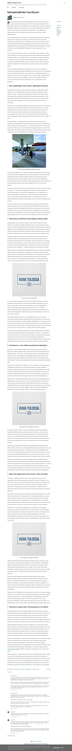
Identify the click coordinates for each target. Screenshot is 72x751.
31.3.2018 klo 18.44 (14, 716)
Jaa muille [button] (59, 21)
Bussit (58, 28)
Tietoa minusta (21, 7)
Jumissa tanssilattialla (14, 2)
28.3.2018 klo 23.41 (14, 689)
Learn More (56, 747)
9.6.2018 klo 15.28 (14, 732)
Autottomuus (59, 27)
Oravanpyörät (59, 31)
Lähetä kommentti (11, 735)
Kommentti (58, 30)
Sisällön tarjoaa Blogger (36, 741)
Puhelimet (58, 33)
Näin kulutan (14, 7)
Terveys (58, 34)
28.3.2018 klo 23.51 (14, 708)
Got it (62, 747)
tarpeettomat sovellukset (13, 649)
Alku (8, 7)
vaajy (12, 711)
